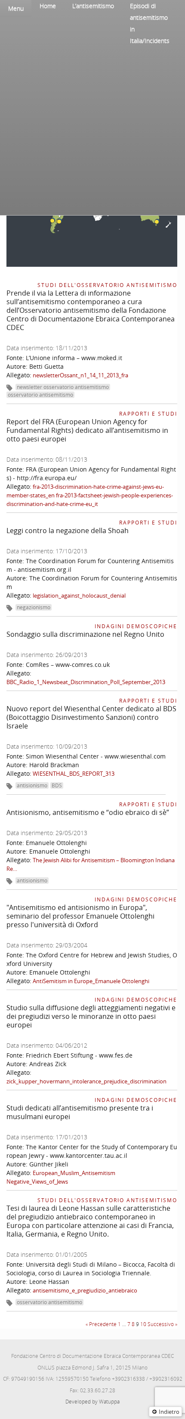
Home (48, 6)
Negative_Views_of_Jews (37, 1181)
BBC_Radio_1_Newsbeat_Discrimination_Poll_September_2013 (85, 682)
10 (143, 1324)
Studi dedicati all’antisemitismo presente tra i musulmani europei (79, 1112)
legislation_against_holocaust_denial (79, 595)
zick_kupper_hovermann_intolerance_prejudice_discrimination (86, 1081)
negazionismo (33, 607)
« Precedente (101, 1324)
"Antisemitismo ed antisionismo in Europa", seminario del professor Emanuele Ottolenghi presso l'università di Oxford (80, 916)
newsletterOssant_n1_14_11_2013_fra (80, 375)
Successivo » (162, 1324)
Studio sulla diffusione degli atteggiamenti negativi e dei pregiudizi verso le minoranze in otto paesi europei (91, 1016)
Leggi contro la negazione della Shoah (67, 530)
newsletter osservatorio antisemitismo (63, 387)
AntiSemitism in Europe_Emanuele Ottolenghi (91, 981)
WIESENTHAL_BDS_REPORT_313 (73, 773)
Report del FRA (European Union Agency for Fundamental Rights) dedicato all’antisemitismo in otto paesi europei (87, 430)
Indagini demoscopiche (136, 626)
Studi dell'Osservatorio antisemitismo (107, 285)
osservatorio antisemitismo (40, 395)
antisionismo (32, 785)
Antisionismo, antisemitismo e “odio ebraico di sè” (87, 812)
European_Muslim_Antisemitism (74, 1173)
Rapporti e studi (148, 413)
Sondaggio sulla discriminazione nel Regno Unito (85, 634)
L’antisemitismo (93, 6)
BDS (57, 785)
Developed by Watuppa (92, 1401)
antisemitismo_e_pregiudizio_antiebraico (85, 1290)
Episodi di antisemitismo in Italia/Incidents (150, 23)
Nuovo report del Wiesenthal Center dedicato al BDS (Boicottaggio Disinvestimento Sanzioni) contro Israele (91, 717)
